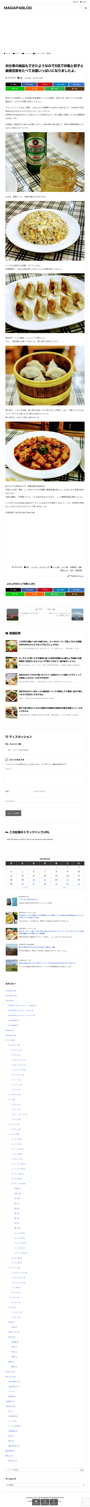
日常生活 (11, 1406)
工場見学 (10, 1401)
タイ (11, 1099)
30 (67, 884)
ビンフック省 (17, 1174)
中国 (11, 1322)
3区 (16, 1208)
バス (11, 1391)
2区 (16, 1203)
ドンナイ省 (16, 1154)
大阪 (14, 1347)
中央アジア (13, 1332)
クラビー (15, 1104)
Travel (10, 1000)
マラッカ (15, 1292)
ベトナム (27, 53)
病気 (11, 1441)
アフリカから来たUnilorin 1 (28, 899)
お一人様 (56, 567)
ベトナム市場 (14, 1426)
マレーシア (14, 1268)
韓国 (11, 1362)
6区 (16, 1218)
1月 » (64, 887)
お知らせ (10, 1372)
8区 (17, 1228)
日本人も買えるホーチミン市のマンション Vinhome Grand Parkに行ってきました (47, 963)
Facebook (11, 991)
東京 (14, 1352)
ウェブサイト (10, 801)
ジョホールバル (18, 1278)
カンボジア (14, 1045)
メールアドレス (39, 791)
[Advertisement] (45, 31)
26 (22, 884)
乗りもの (11, 1377)
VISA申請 (13, 1416)
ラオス (12, 1307)
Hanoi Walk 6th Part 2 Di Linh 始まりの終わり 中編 (37, 947)
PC (10, 1411)
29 (56, 884)
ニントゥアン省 (18, 1164)
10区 (17, 1189)
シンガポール (14, 1094)
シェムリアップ (18, 1070)
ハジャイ (15, 1109)
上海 (14, 1327)
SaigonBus (13, 1386)
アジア (17, 53)
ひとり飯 (64, 567)
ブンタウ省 (16, 1179)
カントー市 (16, 1144)
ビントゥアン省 (18, 1169)
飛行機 (12, 1396)
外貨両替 (12, 1431)
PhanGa (12, 1461)
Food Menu (11, 996)
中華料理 (73, 567)
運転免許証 (13, 1446)
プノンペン (16, 1085)
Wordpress (11, 1035)
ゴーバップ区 (17, 1149)
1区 (17, 1198)
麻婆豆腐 (78, 570)
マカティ (15, 1129)
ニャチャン (16, 1159)
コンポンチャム (18, 1060)
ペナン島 (15, 1287)
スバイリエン (17, 1075)
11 (11, 876)
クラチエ (15, 1055)
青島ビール (64, 570)
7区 (16, 1223)
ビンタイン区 (20, 1243)
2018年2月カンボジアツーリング (21, 1015)
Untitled (10, 1030)
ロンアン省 (16, 1263)
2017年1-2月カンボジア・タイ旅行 (22, 1005)
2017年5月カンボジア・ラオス (21, 1010)
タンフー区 (19, 1238)
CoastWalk (13, 1020)
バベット (15, 1080)
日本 (11, 1337)
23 (67, 880)
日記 (11, 1436)
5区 (50, 53)
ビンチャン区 (20, 1253)
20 (34, 880)
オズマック (16, 1050)
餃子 (72, 570)
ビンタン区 (19, 1248)
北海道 (15, 1342)
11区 (17, 1193)
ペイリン (15, 1090)
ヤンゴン (15, 1302)
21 (45, 880)
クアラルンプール (19, 1273)
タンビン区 (19, 1233)
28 (45, 884)
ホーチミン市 (39, 53)
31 (79, 884)
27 (34, 884)
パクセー (15, 1317)
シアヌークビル (18, 1065)
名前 (7, 791)
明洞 (14, 1367)
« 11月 (25, 887)
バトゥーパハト (18, 1283)
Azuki (81, 576)
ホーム (8, 53)
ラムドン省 (16, 1258)
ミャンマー (13, 1297)
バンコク (15, 1119)
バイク (12, 1421)
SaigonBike (14, 1381)
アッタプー (16, 1312)
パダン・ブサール (19, 1114)
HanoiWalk (13, 1025)
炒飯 (80, 567)
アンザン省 (16, 1139)
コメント (8, 769)
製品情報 (10, 1451)
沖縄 (14, 1357)
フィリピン (13, 1124)
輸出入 (9, 1456)
